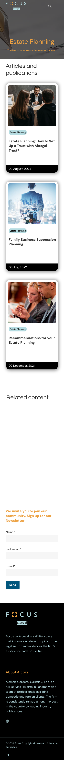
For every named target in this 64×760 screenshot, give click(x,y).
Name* (10, 532)
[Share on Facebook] (11, 133)
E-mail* (10, 566)
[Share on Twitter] (17, 133)
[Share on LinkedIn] (23, 133)
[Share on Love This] (34, 133)
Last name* (13, 549)
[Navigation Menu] (56, 6)
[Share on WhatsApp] (28, 133)
